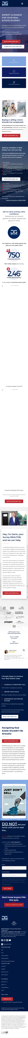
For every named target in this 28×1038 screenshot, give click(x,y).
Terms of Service (7, 884)
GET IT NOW (7, 888)
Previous (1, 658)
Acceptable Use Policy (13, 1009)
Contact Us (4, 981)
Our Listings (4, 955)
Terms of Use (15, 1008)
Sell (2, 952)
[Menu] (22, 3)
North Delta (4, 972)
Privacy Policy (21, 1008)
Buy (2, 950)
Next (26, 658)
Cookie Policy (4, 1009)
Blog (2, 990)
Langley (3, 966)
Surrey (13, 32)
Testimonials (5, 987)
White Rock (6, 32)
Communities (4, 958)
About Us (3, 984)
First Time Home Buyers (7, 961)
